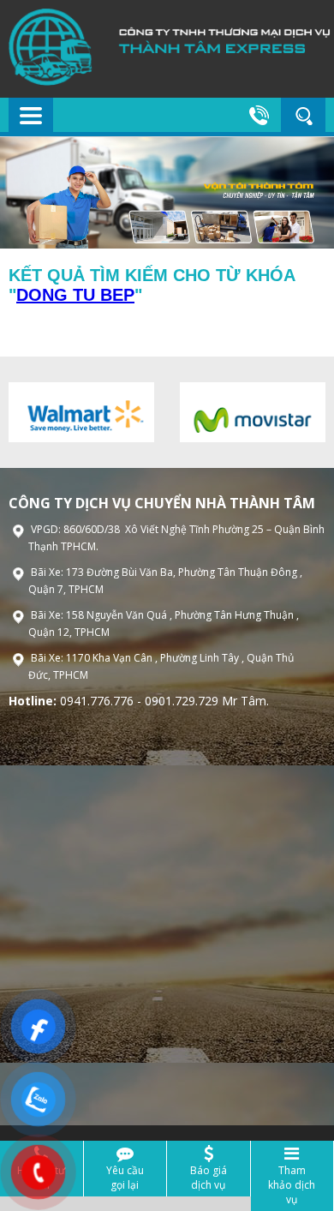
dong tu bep (75, 294)
